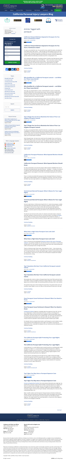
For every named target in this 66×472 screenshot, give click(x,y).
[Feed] (18, 69)
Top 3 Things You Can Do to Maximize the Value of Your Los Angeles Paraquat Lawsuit (42, 117)
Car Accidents (8, 80)
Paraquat (29, 70)
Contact (58, 10)
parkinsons (34, 260)
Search (12, 110)
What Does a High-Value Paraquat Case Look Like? (39, 231)
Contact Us (36, 419)
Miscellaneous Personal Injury (12, 96)
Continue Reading (28, 68)
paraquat (28, 71)
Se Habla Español (9, 143)
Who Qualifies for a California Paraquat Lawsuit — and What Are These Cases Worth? (42, 78)
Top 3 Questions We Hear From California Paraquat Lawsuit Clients (42, 266)
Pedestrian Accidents (10, 85)
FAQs (52, 10)
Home (6, 10)
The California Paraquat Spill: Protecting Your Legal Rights (42, 337)
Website (11, 10)
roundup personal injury (11, 81)
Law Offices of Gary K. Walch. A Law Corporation (20, 455)
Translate (13, 33)
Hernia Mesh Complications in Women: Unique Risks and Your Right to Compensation (12, 120)
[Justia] (15, 69)
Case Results (45, 10)
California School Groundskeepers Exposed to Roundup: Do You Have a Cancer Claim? (12, 132)
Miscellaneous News (10, 91)
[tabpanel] (7, 20)
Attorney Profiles (19, 10)
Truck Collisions (9, 89)
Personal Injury (9, 94)
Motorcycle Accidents (10, 93)
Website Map (42, 419)
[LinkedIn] (12, 69)
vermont (33, 225)
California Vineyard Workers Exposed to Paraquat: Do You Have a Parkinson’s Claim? (41, 37)
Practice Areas (28, 10)
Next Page (59, 410)
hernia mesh (8, 83)
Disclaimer (32, 419)
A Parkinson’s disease (29, 311)
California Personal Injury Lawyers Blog (10, 6)
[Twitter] (9, 69)
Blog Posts (47, 419)
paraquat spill (34, 367)
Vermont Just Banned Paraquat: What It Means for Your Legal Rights (43, 191)
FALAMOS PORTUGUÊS (11, 148)
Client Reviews (37, 10)
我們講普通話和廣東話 (10, 144)
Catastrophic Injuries (10, 86)
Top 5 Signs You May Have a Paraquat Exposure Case (40, 373)
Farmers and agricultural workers (32, 383)
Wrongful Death (9, 78)
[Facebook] (7, 69)
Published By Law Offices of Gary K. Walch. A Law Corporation (54, 6)
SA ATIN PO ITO (9, 146)
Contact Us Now (12, 62)
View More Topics (8, 98)
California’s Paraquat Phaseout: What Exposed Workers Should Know (43, 155)
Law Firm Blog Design (57, 458)
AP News (59, 215)
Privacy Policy (26, 419)
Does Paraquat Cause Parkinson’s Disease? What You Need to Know (43, 299)
